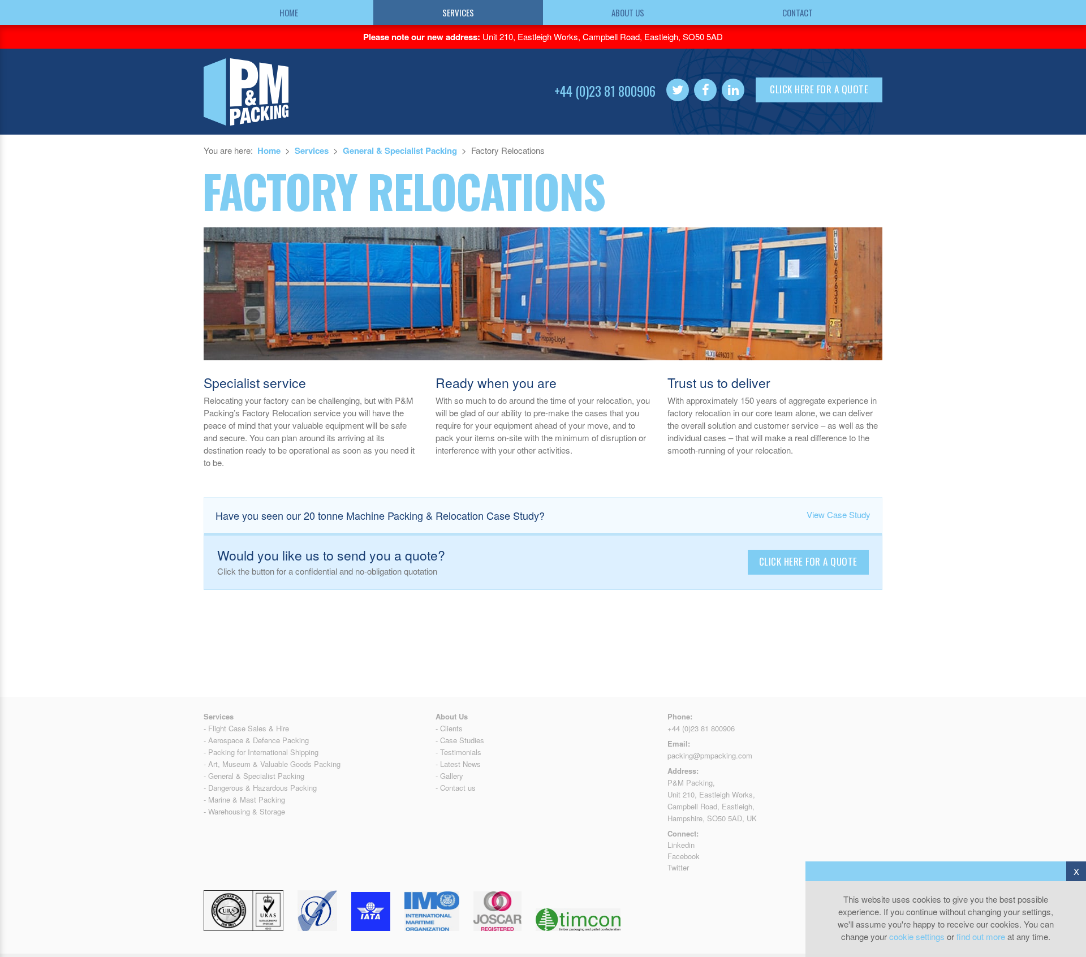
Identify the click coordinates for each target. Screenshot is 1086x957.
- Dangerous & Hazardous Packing (260, 787)
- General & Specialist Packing (254, 775)
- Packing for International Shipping (261, 752)
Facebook (683, 856)
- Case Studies (460, 740)
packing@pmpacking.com (709, 755)
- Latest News (458, 763)
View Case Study (838, 514)
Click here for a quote (819, 89)
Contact (797, 12)
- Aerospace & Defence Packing (256, 740)
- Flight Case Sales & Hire (246, 728)
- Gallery (449, 775)
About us (627, 12)
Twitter (678, 867)
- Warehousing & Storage (244, 811)
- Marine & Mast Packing (244, 799)
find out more (980, 936)
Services (458, 12)
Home (288, 12)
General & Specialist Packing (400, 150)
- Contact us (456, 787)
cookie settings (917, 936)
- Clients (449, 728)
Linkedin (681, 844)
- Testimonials (458, 752)
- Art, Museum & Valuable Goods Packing (272, 763)
